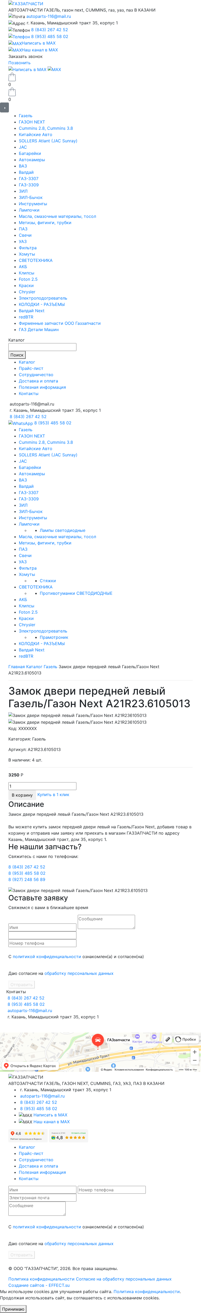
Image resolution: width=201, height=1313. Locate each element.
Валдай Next (31, 310)
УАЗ (23, 241)
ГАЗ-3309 (29, 184)
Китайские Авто (35, 134)
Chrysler (27, 291)
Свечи (25, 235)
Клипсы (26, 272)
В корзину (22, 795)
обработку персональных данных (79, 973)
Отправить (21, 984)
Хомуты (27, 254)
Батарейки (30, 153)
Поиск (17, 355)
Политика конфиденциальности (41, 1279)
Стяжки (48, 580)
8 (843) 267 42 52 (49, 29)
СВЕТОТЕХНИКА (36, 260)
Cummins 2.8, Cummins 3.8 (46, 128)
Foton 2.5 (28, 279)
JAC (23, 147)
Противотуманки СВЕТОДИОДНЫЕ (76, 593)
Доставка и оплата (38, 380)
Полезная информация (42, 387)
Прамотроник (54, 637)
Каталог (27, 362)
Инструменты (33, 203)
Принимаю (13, 1309)
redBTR (26, 317)
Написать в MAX (50, 1114)
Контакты (28, 393)
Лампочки (29, 210)
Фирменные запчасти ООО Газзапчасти (60, 323)
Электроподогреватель (43, 298)
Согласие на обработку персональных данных (124, 1279)
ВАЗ (23, 166)
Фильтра (28, 247)
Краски (26, 285)
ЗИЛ (23, 191)
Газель (25, 115)
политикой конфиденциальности (47, 956)
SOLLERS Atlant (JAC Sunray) (48, 140)
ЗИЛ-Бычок (31, 197)
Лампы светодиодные (62, 530)
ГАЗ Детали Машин (39, 329)
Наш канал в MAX (52, 1121)
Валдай (26, 172)
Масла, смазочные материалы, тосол (57, 216)
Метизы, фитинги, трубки (45, 222)
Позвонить (19, 62)
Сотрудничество (36, 374)
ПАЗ (23, 228)
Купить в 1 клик (53, 794)
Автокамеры (32, 159)
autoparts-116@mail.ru (48, 16)
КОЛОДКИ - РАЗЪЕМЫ (42, 304)
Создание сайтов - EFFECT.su (39, 1285)
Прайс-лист (31, 368)
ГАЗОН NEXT (32, 122)
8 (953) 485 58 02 (49, 36)
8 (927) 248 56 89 (26, 879)
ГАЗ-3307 (28, 178)
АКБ (23, 266)
